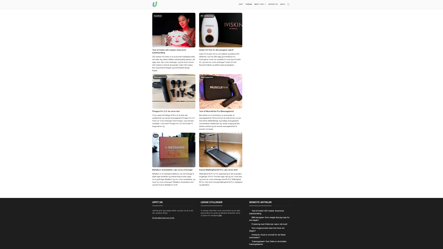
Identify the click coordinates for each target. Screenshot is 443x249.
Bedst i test (259, 4)
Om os (282, 4)
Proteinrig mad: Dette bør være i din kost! (269, 224)
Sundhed (157, 16)
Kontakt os (273, 4)
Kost (241, 4)
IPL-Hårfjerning (207, 16)
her (220, 215)
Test (202, 136)
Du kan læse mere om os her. (163, 218)
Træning (248, 4)
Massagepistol (160, 77)
